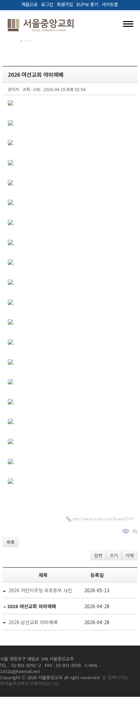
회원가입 (65, 4)
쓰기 (114, 556)
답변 (98, 556)
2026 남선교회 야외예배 (32, 622)
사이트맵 (110, 4)
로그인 (47, 4)
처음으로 (29, 4)
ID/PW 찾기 (87, 4)
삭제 (129, 556)
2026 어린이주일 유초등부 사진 (40, 590)
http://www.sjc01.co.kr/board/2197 (103, 518)
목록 (10, 542)
